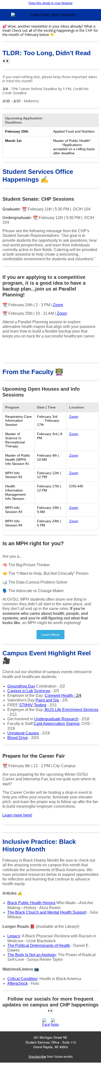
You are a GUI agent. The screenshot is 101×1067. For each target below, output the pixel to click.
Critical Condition (22, 979)
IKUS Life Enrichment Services (71, 710)
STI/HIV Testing (32, 705)
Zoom (58, 305)
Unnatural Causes (23, 733)
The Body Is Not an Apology (31, 955)
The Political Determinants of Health (38, 945)
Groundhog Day (21, 686)
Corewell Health (63, 695)
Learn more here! (17, 815)
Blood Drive (17, 738)
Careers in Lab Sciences (28, 691)
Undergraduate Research (56, 719)
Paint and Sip (47, 700)
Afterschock (17, 983)
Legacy (13, 936)
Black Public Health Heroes (31, 903)
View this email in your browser (50, 3)
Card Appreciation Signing (56, 724)
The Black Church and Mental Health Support (46, 912)
